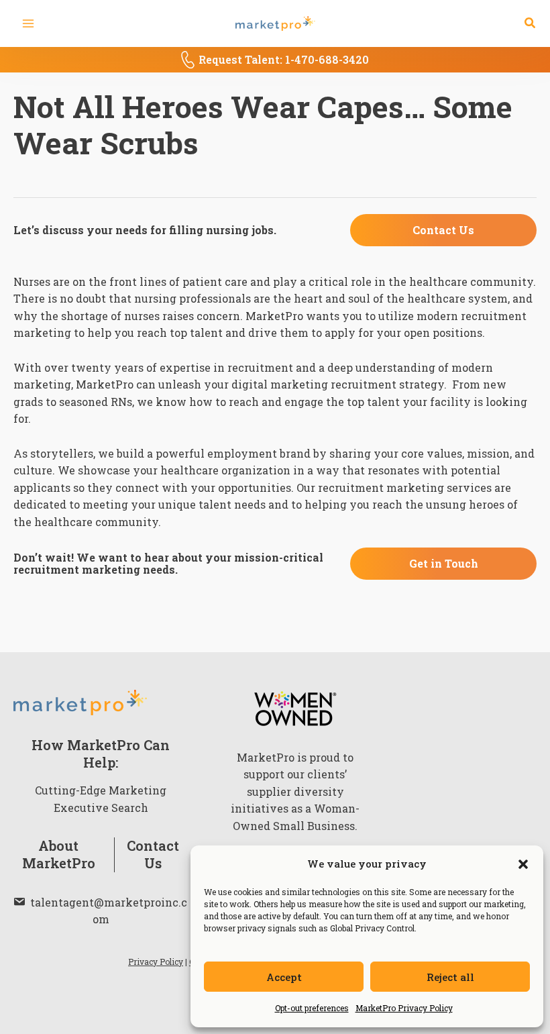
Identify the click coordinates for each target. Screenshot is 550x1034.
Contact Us (153, 854)
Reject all (450, 977)
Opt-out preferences (312, 1007)
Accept (284, 977)
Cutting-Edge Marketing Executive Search (100, 799)
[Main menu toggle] (28, 23)
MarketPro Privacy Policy (404, 1007)
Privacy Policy (155, 961)
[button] (523, 864)
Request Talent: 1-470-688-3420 (284, 59)
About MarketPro (58, 854)
